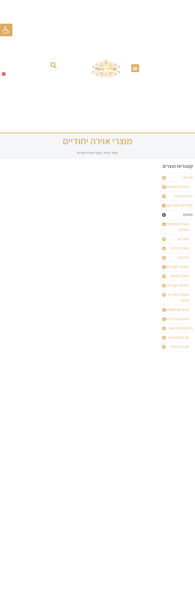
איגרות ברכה (180, 248)
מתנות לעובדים (178, 285)
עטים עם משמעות (176, 309)
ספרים (188, 177)
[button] (6, 30)
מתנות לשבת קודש (175, 266)
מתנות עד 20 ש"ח (176, 318)
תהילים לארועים (177, 186)
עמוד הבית (111, 152)
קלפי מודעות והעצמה (177, 205)
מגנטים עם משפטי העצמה (176, 226)
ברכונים (183, 257)
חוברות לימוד (179, 346)
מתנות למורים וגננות (179, 297)
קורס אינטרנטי (178, 337)
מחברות (183, 238)
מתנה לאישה (180, 275)
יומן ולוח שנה (183, 196)
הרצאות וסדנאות (180, 328)
